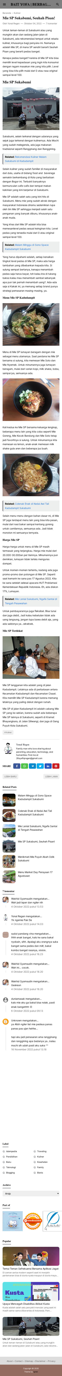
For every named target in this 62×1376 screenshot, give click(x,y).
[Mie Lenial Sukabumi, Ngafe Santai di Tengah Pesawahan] (9, 830)
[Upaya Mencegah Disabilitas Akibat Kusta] (31, 1299)
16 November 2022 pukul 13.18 (28, 1049)
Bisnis (40, 1172)
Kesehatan (42, 1162)
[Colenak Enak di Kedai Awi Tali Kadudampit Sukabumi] (9, 815)
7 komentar (51, 23)
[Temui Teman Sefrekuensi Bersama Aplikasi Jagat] (31, 1264)
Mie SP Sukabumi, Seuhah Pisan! (36, 841)
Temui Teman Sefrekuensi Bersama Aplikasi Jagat (31, 1268)
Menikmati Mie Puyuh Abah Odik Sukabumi (36, 858)
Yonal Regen (22, 744)
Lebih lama (51, 776)
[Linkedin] (48, 766)
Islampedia (11, 1151)
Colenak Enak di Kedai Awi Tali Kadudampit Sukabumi (35, 812)
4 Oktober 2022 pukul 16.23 (27, 954)
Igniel (35, 1372)
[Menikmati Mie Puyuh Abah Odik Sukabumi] (9, 861)
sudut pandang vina (22, 933)
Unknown (16, 1020)
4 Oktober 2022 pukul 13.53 (27, 906)
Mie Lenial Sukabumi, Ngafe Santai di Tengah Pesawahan (37, 828)
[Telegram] (32, 766)
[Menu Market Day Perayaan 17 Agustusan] (9, 876)
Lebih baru (10, 776)
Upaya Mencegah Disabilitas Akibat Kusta (26, 1303)
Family (40, 1167)
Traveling (41, 1151)
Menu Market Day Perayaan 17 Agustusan (35, 874)
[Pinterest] (55, 766)
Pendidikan (11, 1156)
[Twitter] (24, 766)
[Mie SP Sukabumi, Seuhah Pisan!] (9, 846)
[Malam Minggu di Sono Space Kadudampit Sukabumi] (9, 800)
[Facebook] (16, 766)
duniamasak (18, 998)
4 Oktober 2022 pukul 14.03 (27, 924)
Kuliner (9, 732)
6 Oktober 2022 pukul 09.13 (27, 1010)
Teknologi (11, 1167)
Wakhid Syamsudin (22, 898)
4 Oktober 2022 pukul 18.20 (27, 971)
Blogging (10, 1172)
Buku (8, 1162)
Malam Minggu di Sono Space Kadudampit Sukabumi (34, 797)
